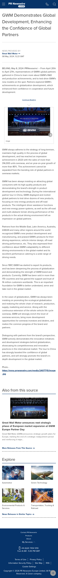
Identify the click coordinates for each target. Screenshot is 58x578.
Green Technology (39, 482)
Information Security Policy (19, 563)
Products (28, 535)
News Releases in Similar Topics (17, 514)
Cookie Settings (29, 566)
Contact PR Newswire (29, 532)
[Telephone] (47, 4)
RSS (47, 563)
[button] (29, 121)
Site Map (38, 563)
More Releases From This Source (17, 448)
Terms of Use (20, 559)
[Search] (54, 4)
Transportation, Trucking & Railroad (42, 507)
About (28, 539)
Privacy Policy (36, 559)
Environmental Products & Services (13, 507)
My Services (27, 542)
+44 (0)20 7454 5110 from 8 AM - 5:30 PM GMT (28, 550)
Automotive (7, 482)
